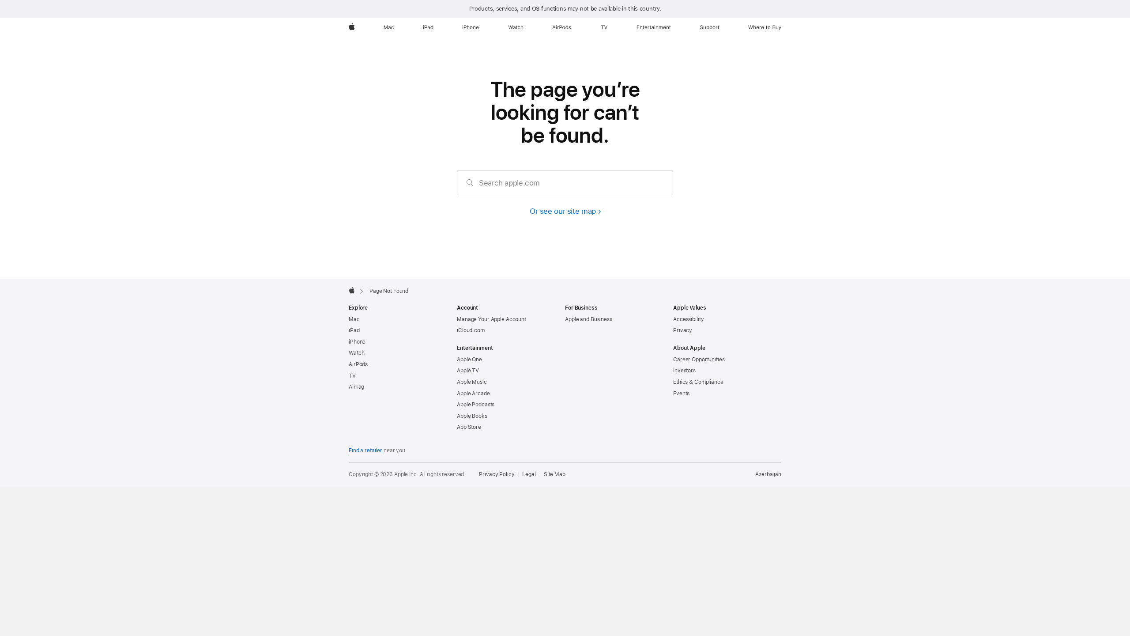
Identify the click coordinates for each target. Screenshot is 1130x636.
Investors (684, 370)
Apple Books (472, 416)
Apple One (469, 359)
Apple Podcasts (475, 404)
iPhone (357, 342)
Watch (356, 353)
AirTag (356, 387)
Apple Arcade (473, 393)
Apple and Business (588, 319)
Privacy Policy (496, 474)
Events (681, 393)
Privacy (682, 330)
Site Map (554, 474)
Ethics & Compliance (698, 382)
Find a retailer (365, 450)
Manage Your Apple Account (491, 319)
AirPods (358, 364)
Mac (354, 319)
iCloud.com (471, 330)
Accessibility (688, 319)
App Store (469, 427)
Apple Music (472, 382)
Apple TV (468, 370)
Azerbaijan (768, 474)
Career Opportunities (699, 359)
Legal (528, 474)
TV (352, 376)
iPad (354, 330)
